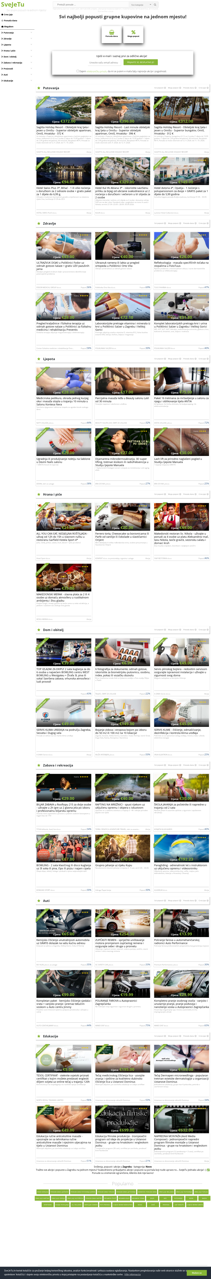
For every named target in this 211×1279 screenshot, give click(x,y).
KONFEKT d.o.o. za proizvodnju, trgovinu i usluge (114, 558)
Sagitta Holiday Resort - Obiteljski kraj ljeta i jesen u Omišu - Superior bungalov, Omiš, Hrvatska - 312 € (180, 130)
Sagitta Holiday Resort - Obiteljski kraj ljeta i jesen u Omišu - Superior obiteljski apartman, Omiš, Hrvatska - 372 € (63, 130)
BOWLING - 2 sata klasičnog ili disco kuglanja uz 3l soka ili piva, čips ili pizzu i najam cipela (63, 866)
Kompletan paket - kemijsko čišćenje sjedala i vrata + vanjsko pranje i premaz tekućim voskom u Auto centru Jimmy (63, 1004)
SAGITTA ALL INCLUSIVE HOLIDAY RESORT (53, 152)
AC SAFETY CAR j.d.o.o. (104, 965)
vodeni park (74, 9)
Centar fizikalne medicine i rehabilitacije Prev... (55, 348)
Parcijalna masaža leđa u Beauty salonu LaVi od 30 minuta (122, 399)
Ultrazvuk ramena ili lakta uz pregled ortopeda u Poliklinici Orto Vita (117, 264)
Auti (6, 74)
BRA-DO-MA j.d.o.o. (103, 484)
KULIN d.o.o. (100, 213)
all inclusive (153, 9)
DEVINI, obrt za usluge (45, 484)
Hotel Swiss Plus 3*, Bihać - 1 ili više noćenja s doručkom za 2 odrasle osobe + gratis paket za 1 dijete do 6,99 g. (63, 191)
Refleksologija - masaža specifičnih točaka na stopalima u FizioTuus (181, 264)
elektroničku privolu (97, 71)
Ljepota (7, 44)
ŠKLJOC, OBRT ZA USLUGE (105, 694)
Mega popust (133, 36)
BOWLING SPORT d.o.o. (45, 890)
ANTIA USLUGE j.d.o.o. (163, 423)
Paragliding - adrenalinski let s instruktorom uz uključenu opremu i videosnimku (180, 866)
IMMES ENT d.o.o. (102, 1025)
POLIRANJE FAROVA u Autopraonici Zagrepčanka (116, 1002)
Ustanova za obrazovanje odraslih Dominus (112, 1100)
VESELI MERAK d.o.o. (44, 619)
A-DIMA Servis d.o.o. (162, 694)
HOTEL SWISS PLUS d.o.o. (46, 213)
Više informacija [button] (132, 1274)
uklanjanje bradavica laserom (110, 9)
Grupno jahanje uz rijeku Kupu (113, 865)
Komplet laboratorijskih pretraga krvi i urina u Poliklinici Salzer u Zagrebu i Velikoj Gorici (180, 325)
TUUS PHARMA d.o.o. (162, 287)
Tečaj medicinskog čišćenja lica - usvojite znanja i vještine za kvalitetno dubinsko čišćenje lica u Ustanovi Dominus (120, 1078)
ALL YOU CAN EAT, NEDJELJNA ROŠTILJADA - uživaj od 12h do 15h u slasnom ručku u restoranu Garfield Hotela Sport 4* (62, 537)
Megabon (8, 26)
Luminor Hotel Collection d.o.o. (166, 213)
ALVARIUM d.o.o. (160, 890)
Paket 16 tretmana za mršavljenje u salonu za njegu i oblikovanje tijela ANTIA (181, 399)
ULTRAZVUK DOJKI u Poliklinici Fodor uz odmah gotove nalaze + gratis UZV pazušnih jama (62, 266)
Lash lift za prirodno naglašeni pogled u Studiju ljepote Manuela (178, 460)
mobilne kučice (128, 9)
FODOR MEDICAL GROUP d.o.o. (48, 287)
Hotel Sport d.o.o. (43, 558)
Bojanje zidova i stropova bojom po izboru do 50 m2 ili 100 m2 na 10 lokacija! (121, 731)
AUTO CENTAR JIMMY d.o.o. (47, 1025)
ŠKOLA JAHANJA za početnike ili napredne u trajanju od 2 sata (180, 806)
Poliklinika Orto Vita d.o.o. (105, 287)
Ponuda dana (10, 20)
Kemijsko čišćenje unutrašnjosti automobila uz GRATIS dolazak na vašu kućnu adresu (62, 941)
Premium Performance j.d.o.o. (166, 965)
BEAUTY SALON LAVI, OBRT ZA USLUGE (111, 423)
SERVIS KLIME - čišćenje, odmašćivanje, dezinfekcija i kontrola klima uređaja (177, 731)
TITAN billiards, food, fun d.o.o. (48, 829)
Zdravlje (7, 38)
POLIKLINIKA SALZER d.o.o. (105, 348)
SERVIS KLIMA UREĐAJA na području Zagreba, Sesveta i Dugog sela (63, 731)
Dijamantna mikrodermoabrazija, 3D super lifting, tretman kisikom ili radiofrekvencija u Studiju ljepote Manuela (121, 462)
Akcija (89, 152)
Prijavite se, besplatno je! (140, 62)
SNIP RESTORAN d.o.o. (163, 558)
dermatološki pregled (88, 9)
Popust (83, 287)
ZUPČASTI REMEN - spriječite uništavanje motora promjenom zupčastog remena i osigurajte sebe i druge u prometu (119, 943)
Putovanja (9, 32)
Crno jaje (8, 14)
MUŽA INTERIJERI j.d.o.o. (104, 754)
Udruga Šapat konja (103, 890)
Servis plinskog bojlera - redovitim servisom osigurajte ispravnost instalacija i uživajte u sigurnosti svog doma (180, 672)
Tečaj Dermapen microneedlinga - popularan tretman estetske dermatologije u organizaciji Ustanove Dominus (181, 1078)
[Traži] (155, 5)
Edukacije (8, 80)
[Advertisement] (123, 1238)
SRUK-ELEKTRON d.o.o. (163, 754)
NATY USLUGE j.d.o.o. (45, 423)
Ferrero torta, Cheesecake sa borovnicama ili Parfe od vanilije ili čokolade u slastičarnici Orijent (122, 537)
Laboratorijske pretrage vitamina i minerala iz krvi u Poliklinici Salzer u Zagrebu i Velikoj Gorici (122, 326)
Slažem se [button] (197, 1273)
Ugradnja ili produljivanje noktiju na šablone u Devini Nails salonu (63, 460)
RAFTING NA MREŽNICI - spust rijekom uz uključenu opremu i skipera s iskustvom (120, 806)
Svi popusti (158, 88)
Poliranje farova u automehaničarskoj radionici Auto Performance (177, 941)
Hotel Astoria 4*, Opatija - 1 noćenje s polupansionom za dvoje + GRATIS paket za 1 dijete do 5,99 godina (181, 191)
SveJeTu (12, 4)
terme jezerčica (141, 9)
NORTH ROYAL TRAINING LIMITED (49, 1100)
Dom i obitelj (10, 56)
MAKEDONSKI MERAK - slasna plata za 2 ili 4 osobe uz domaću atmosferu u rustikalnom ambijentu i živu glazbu (62, 597)
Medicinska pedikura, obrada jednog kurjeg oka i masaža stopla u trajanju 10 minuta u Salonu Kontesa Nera (62, 401)
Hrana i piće (9, 50)
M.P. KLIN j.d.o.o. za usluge (46, 965)
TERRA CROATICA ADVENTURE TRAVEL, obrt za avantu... (117, 829)
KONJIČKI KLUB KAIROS (163, 829)
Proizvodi (8, 68)
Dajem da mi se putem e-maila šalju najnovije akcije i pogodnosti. (123, 71)
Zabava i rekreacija (13, 62)
